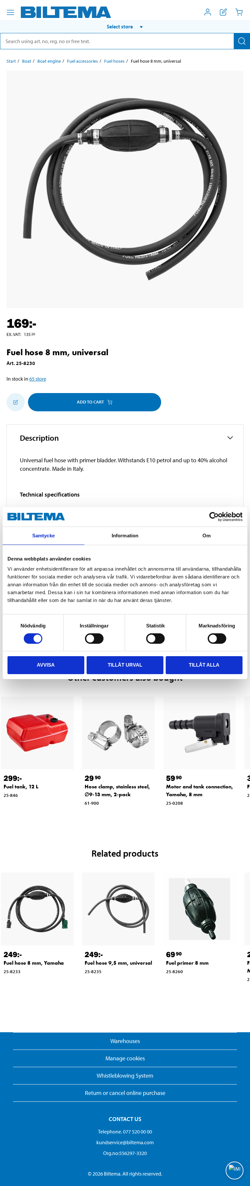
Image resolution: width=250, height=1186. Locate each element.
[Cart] (239, 12)
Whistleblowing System (125, 1075)
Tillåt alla (204, 665)
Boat (26, 61)
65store (37, 378)
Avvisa (46, 665)
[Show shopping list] (223, 12)
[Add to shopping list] (16, 402)
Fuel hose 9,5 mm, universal (118, 962)
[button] (125, 26)
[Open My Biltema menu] (207, 12)
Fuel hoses (114, 61)
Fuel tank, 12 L (21, 786)
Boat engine (49, 61)
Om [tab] (206, 535)
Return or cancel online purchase (125, 1093)
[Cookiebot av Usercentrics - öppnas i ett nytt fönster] (214, 517)
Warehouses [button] (125, 1041)
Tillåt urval (125, 665)
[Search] (242, 41)
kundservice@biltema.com (125, 1142)
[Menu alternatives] (10, 12)
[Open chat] (234, 1170)
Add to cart (90, 402)
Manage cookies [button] (125, 1058)
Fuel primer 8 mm (187, 962)
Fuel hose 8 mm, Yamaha (34, 962)
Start (11, 61)
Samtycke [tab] (43, 535)
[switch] (94, 638)
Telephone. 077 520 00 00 (125, 1131)
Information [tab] (125, 535)
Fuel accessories (82, 61)
